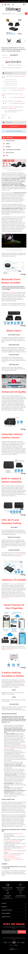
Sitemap (14, 939)
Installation (8, 152)
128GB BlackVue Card (11, 81)
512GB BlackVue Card (11, 85)
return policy (23, 846)
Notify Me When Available (14, 131)
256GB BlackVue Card (11, 83)
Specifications (9, 140)
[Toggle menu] (2, 4)
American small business (15, 859)
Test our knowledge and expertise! (12, 855)
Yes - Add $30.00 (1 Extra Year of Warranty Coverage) (14, 111)
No (5, 90)
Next (25, 41)
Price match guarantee (9, 856)
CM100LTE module (12, 583)
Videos (6, 143)
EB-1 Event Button (12, 292)
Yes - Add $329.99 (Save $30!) (17, 97)
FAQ (5, 155)
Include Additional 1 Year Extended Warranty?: (12, 107)
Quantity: (4, 115)
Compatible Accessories (11, 149)
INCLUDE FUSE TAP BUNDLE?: (13, 88)
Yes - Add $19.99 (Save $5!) (16, 90)
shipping (18, 833)
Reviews (7, 146)
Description (8, 137)
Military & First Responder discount (12, 857)
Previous (3, 41)
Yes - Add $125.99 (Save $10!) (17, 103)
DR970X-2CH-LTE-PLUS (7, 649)
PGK (8, 4)
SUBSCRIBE (21, 931)
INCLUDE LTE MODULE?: (12, 101)
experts (10, 853)
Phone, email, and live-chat (10, 850)
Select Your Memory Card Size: (13, 77)
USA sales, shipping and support (11, 840)
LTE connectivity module (18, 554)
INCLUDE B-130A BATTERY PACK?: (12, 94)
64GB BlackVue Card (10, 79)
